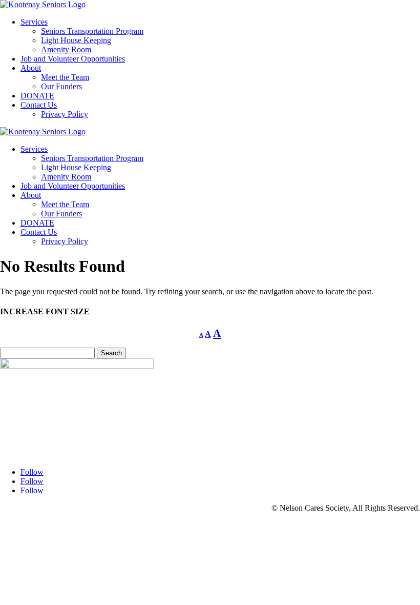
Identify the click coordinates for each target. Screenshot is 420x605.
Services (34, 21)
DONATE (37, 95)
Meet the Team (65, 77)
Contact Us (38, 104)
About (30, 68)
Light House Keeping (76, 40)
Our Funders (61, 86)
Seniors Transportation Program (92, 31)
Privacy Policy (64, 114)
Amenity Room (66, 49)
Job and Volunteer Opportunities (72, 58)
